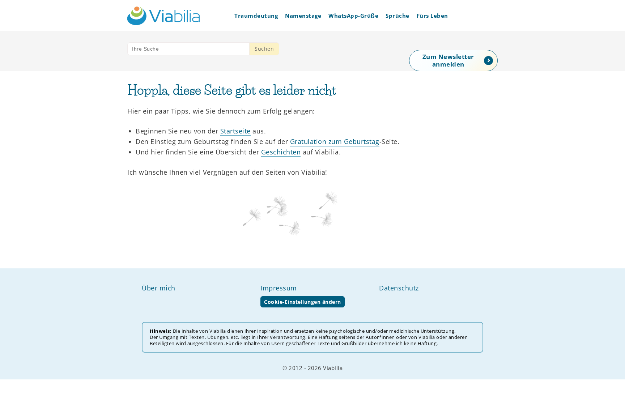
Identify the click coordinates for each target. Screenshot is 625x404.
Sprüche (397, 15)
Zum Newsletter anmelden (448, 60)
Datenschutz (399, 288)
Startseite (235, 131)
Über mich (158, 288)
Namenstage (303, 15)
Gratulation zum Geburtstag (334, 141)
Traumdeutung (256, 15)
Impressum (278, 288)
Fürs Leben (432, 15)
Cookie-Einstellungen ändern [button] (302, 301)
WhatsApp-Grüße (353, 15)
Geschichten (281, 152)
